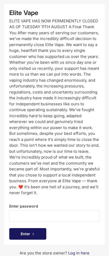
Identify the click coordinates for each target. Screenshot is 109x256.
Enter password (23, 206)
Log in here (78, 252)
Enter (25, 234)
